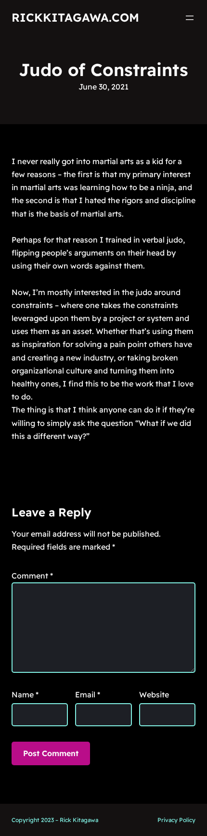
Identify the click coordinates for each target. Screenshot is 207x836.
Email (87, 694)
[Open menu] (189, 18)
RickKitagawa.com (75, 17)
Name (25, 694)
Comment (32, 575)
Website (154, 694)
